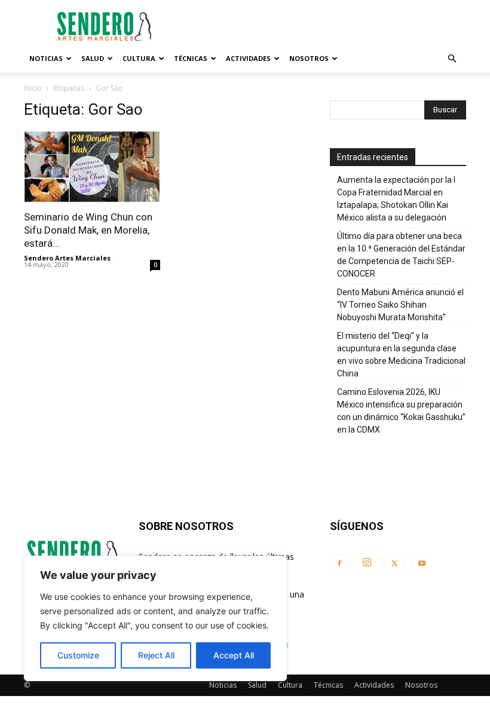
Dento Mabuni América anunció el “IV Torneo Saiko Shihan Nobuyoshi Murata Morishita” (400, 304)
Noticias (46, 58)
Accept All (233, 655)
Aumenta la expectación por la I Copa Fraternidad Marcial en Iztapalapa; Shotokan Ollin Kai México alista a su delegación (396, 198)
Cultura (138, 58)
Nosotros (309, 58)
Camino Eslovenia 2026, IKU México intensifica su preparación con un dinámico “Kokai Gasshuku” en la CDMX (401, 410)
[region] (155, 618)
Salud (92, 58)
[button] (451, 59)
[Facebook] (339, 564)
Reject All (156, 655)
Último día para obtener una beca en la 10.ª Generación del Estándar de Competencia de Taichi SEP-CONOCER (401, 254)
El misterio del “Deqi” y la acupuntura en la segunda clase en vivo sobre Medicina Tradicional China (401, 354)
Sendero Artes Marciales (67, 257)
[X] (394, 564)
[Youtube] (421, 564)
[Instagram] (366, 562)
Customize (78, 655)
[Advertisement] (326, 26)
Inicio (33, 88)
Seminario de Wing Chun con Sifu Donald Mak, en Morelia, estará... (88, 230)
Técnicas (190, 58)
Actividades (248, 58)
